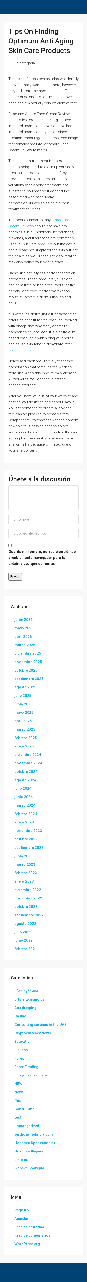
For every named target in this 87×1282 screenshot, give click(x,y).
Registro (21, 1210)
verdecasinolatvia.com (33, 1134)
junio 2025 (23, 704)
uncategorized (26, 1126)
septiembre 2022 (29, 915)
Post (18, 1100)
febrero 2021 (25, 949)
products (45, 244)
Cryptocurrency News (32, 1033)
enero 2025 (24, 746)
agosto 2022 (25, 923)
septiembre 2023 (29, 847)
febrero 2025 (25, 738)
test (17, 1117)
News (19, 1092)
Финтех (21, 1160)
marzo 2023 (24, 864)
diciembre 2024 (27, 755)
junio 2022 (23, 940)
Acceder (21, 1218)
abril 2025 (23, 721)
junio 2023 (23, 856)
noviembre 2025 (28, 662)
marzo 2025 (24, 729)
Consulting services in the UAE (40, 1024)
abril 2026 (23, 636)
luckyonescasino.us (31, 1075)
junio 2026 (23, 619)
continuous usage (22, 350)
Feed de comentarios (32, 1235)
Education (23, 1041)
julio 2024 (22, 788)
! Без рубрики (26, 991)
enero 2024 (24, 822)
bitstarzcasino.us (29, 999)
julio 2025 (22, 695)
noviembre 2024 (28, 763)
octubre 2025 (25, 670)
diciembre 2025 (27, 653)
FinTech (21, 1050)
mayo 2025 (24, 712)
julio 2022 (22, 932)
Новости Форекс (29, 1151)
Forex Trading (26, 1067)
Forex (19, 1058)
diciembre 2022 (27, 890)
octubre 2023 (25, 839)
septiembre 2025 (29, 679)
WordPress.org (27, 1244)
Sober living (24, 1109)
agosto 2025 (25, 687)
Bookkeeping (25, 1008)
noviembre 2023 (28, 831)
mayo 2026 (24, 628)
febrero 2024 (25, 814)
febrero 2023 (25, 873)
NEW (18, 1084)
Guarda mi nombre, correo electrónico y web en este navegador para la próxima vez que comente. (42, 557)
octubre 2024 (25, 771)
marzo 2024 (24, 805)
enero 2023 (24, 881)
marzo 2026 (24, 645)
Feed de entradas (29, 1227)
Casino (20, 1016)
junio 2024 (23, 797)
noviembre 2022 (28, 898)
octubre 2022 (25, 907)
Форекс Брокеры (29, 1168)
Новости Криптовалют (35, 1143)
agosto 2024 (25, 780)
